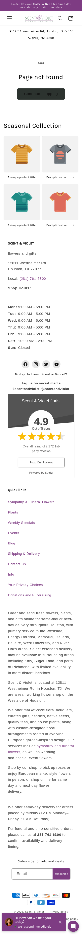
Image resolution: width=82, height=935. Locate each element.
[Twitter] (46, 364)
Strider (49, 472)
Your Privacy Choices (25, 585)
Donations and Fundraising (29, 595)
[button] (9, 18)
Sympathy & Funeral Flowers (31, 502)
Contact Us (17, 564)
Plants (13, 512)
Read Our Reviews (41, 462)
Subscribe (61, 874)
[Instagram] (36, 364)
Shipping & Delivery (24, 554)
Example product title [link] (21, 177)
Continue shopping (41, 94)
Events (13, 533)
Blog (11, 543)
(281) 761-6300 (43, 38)
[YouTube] (57, 364)
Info (11, 574)
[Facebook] (25, 364)
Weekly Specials (21, 523)
